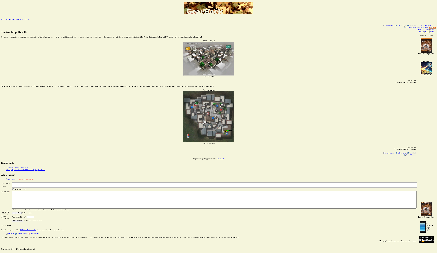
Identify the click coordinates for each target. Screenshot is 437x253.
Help (432, 32)
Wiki (429, 25)
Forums (4, 19)
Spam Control (12, 179)
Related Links (402, 25)
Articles (424, 25)
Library (421, 29)
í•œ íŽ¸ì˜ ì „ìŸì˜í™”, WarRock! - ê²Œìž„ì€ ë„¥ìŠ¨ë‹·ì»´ (25, 170)
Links (427, 29)
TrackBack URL (22, 233)
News (432, 29)
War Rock (25, 19)
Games (18, 19)
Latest (425, 27)
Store (427, 32)
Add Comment (389, 25)
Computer (11, 19)
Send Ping (11, 233)
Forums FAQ (220, 159)
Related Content (411, 27)
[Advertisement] (426, 164)
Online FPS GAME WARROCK (18, 167)
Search (421, 32)
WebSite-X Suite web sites (28, 230)
